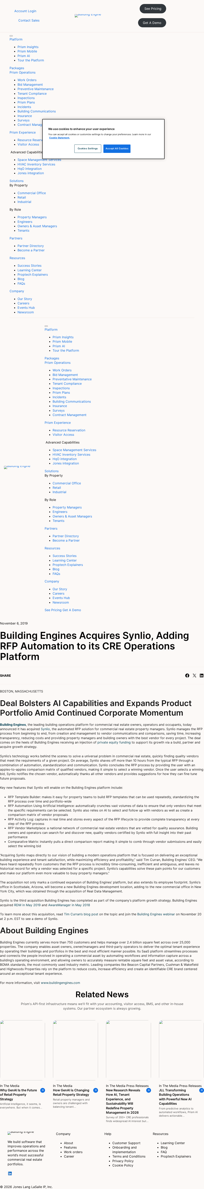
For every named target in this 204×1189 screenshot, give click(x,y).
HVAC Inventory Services (36, 164)
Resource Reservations (35, 140)
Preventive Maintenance (36, 89)
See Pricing (152, 9)
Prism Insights (28, 47)
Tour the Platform (31, 60)
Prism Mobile (27, 51)
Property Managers (32, 217)
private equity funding (114, 742)
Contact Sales (28, 20)
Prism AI (24, 56)
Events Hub (26, 308)
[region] (103, 139)
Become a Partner (31, 250)
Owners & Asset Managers (37, 226)
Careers (23, 303)
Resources (17, 258)
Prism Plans (26, 102)
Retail (22, 197)
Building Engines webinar (156, 914)
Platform (16, 39)
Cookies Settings (88, 148)
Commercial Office (32, 193)
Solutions (17, 181)
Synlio (45, 729)
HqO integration (30, 169)
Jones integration (31, 173)
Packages (17, 68)
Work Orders (27, 80)
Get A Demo (152, 23)
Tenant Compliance (32, 93)
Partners (16, 238)
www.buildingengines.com (60, 983)
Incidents (24, 107)
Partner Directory (31, 246)
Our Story (25, 299)
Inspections (26, 98)
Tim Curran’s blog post (81, 914)
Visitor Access (28, 144)
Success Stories (29, 266)
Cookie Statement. (59, 137)
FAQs (21, 283)
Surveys (23, 120)
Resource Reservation (69, 430)
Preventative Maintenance (72, 379)
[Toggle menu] (11, 35)
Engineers (25, 222)
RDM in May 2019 (27, 905)
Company (17, 291)
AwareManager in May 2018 (69, 905)
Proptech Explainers (33, 274)
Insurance (25, 116)
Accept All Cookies (117, 148)
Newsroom (26, 312)
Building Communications (37, 111)
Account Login (25, 11)
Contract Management (34, 125)
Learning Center (30, 270)
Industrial (24, 202)
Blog (21, 279)
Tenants (23, 230)
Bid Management (30, 85)
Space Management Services (39, 160)
